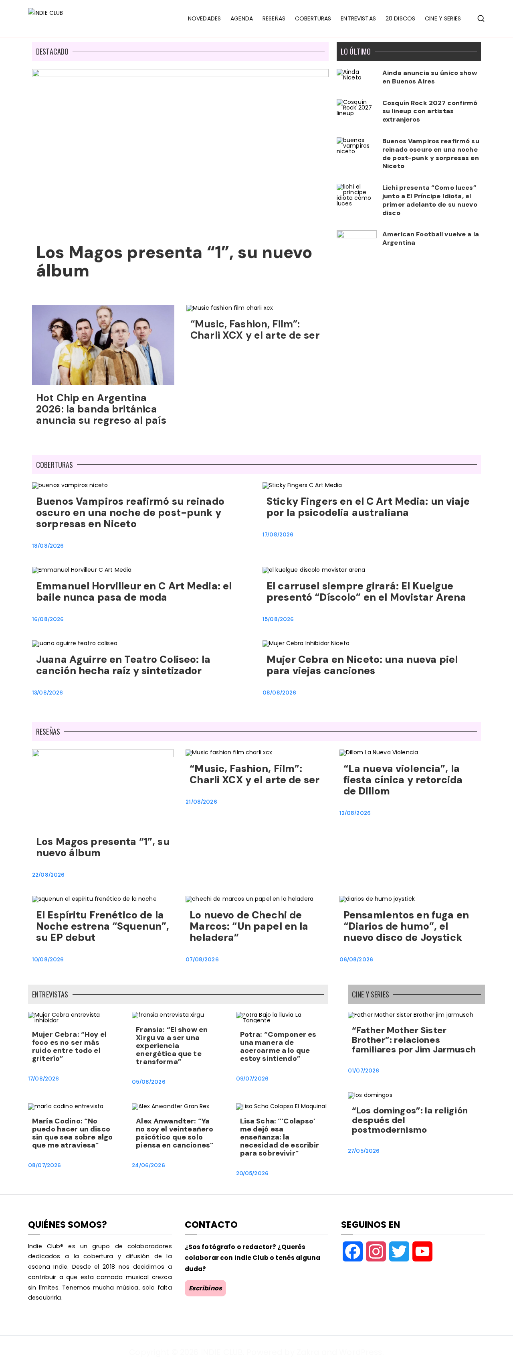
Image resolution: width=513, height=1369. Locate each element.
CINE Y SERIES (443, 18)
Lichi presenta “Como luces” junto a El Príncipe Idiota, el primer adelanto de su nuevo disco (429, 200)
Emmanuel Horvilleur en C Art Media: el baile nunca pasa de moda (134, 591)
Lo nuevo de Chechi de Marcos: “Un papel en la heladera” (249, 926)
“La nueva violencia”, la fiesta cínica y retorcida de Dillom (403, 780)
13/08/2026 (47, 692)
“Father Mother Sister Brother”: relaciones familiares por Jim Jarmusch (414, 1039)
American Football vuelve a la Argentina (430, 238)
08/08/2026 (279, 692)
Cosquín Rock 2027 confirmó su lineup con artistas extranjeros (430, 111)
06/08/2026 (356, 959)
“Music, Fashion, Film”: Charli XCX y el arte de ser (256, 329)
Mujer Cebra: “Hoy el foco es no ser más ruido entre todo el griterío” (69, 1046)
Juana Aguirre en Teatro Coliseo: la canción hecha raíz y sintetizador (123, 665)
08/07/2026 (44, 1165)
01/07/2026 (363, 1070)
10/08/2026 (48, 959)
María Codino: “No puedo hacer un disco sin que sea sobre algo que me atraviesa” (72, 1133)
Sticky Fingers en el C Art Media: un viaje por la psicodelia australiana (368, 507)
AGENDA (241, 18)
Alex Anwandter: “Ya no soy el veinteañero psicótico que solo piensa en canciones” (175, 1133)
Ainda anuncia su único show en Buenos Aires (429, 77)
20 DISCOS (400, 18)
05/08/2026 (148, 1082)
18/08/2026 (48, 545)
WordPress (360, 1352)
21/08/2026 (201, 801)
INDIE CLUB (222, 1352)
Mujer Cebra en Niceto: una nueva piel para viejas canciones (362, 665)
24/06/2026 (148, 1165)
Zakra (308, 1352)
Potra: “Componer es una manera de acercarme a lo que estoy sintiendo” (278, 1046)
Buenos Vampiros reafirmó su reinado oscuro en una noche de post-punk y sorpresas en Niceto (430, 153)
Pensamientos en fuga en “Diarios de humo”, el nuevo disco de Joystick (406, 926)
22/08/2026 (48, 874)
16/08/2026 (48, 619)
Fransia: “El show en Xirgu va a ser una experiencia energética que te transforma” (172, 1045)
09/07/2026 (252, 1078)
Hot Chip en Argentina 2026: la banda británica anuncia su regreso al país (101, 409)
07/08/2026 (202, 959)
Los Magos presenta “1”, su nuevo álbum (174, 261)
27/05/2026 (364, 1151)
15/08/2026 (278, 619)
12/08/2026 (355, 813)
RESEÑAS (274, 18)
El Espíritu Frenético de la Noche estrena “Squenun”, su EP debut (102, 926)
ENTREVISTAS (358, 18)
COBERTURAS (313, 18)
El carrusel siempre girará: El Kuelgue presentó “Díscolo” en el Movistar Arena (366, 591)
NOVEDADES (204, 18)
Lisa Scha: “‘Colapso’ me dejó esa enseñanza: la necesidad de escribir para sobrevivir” (279, 1137)
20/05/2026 (252, 1173)
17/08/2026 (278, 534)
